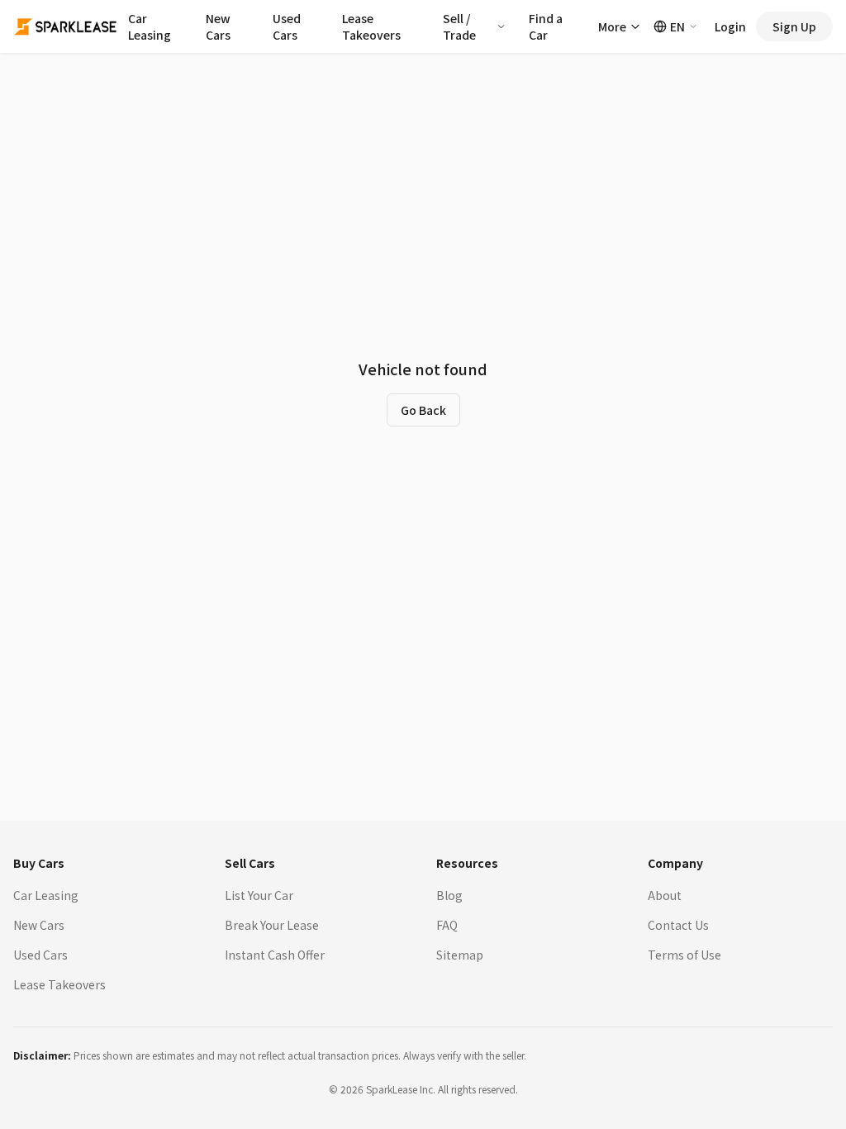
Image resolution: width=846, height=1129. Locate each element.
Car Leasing (149, 26)
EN (677, 26)
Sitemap (459, 954)
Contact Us (678, 925)
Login (730, 26)
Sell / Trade (459, 26)
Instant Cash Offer (275, 954)
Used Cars (287, 26)
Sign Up (794, 26)
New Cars (218, 26)
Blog (449, 895)
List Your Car (259, 895)
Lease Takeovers (371, 26)
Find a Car (546, 26)
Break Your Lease (272, 925)
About (665, 895)
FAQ (447, 925)
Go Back (423, 410)
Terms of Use (684, 954)
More (612, 26)
